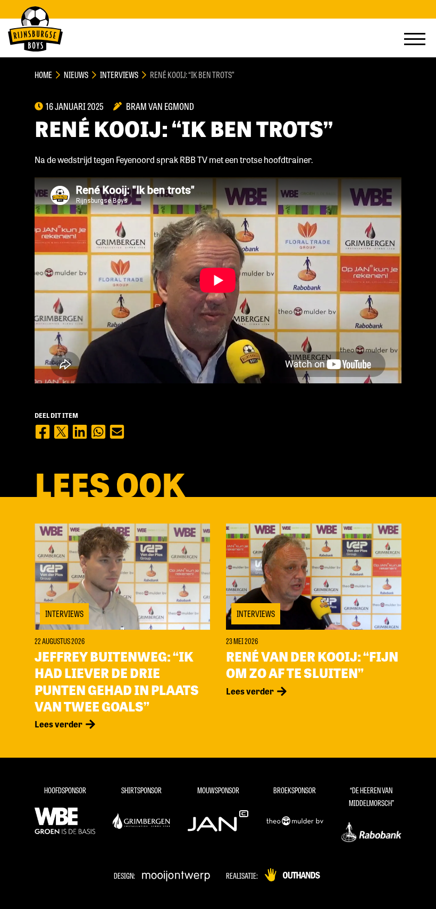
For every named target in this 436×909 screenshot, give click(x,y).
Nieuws (76, 74)
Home (43, 74)
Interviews (119, 74)
